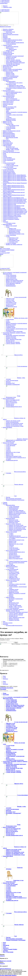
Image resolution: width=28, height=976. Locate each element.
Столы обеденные (10, 126)
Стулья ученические (8, 169)
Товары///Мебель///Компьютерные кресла (13, 185)
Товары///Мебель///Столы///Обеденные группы (15, 199)
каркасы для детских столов (13, 420)
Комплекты (6, 80)
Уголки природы (10, 326)
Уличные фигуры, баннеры (13, 64)
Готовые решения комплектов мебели (12, 39)
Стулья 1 (8, 446)
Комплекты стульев (11, 84)
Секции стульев (10, 164)
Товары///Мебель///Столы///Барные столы (13, 197)
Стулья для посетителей (9, 163)
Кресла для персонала (11, 98)
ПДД (7, 138)
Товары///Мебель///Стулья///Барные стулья (13, 205)
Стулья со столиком (11, 243)
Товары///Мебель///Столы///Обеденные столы (14, 200)
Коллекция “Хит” (10, 383)
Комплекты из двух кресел (15, 82)
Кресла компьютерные (8, 96)
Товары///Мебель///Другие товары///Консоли (14, 177)
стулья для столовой (8, 167)
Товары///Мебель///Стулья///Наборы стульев (14, 208)
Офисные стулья (13, 239)
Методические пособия (9, 136)
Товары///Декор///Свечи (9, 172)
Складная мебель (7, 157)
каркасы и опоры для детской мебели (12, 69)
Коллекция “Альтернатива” (13, 384)
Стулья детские (10, 319)
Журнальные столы (8, 66)
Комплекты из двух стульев (16, 85)
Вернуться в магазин (5, 961)
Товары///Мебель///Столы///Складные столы (14, 203)
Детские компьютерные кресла (14, 92)
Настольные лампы (8, 142)
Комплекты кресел (10, 81)
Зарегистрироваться (5, 968)
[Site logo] (9, 23)
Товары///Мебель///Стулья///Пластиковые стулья (15, 211)
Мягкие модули (7, 141)
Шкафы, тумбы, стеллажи (12, 149)
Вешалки (5, 37)
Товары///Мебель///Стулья (9, 204)
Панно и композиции (8, 150)
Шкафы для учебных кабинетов (14, 244)
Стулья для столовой (11, 168)
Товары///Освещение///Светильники (12, 216)
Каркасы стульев (10, 74)
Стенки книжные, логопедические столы (16, 328)
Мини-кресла (6, 140)
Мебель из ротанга (7, 132)
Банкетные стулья (7, 33)
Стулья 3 (8, 449)
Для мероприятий (7, 54)
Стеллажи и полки (10, 223)
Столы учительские (11, 235)
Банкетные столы (10, 31)
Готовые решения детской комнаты (15, 42)
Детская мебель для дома (9, 41)
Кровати (8, 109)
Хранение (5, 221)
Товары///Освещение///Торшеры (11, 219)
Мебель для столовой (11, 225)
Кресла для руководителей (12, 100)
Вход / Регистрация (8, 952)
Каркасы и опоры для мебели (10, 70)
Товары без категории (8, 171)
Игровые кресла (7, 68)
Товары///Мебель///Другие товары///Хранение (14, 179)
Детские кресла (10, 97)
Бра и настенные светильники (10, 34)
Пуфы (4, 153)
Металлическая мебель (9, 133)
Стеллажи (8, 473)
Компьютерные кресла (8, 90)
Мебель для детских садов (9, 106)
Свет (7, 560)
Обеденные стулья (13, 237)
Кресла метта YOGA (8, 101)
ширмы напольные (11, 118)
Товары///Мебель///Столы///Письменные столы (15, 201)
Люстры (5, 105)
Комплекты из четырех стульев (17, 86)
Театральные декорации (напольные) (15, 62)
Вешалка (5, 35)
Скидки (5, 156)
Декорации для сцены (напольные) (15, 56)
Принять (14, 975)
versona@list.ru (3, 3)
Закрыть (2, 955)
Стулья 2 (8, 448)
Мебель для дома (7, 121)
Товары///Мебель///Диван (9, 173)
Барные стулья (9, 124)
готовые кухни (7, 38)
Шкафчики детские (11, 120)
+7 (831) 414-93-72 (4, 2)
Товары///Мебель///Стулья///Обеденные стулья (14, 209)
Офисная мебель (7, 145)
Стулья (7, 236)
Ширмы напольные (11, 336)
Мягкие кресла (10, 48)
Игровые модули (10, 58)
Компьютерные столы (14, 232)
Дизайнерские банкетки (12, 46)
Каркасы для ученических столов (14, 423)
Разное (4, 154)
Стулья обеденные (10, 128)
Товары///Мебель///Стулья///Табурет (12, 215)
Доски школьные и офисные (10, 65)
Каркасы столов (10, 73)
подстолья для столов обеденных (11, 152)
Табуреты (8, 129)
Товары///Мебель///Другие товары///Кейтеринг (14, 176)
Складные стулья (13, 241)
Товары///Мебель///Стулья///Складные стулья (14, 213)
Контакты (5, 678)
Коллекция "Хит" (10, 146)
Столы (7, 116)
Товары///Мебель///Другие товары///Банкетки (14, 175)
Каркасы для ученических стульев (14, 426)
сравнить (5, 950)
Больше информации (5, 975)
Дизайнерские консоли (15, 229)
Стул (4, 161)
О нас (4, 677)
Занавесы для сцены (11, 57)
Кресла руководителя (11, 93)
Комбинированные (8, 78)
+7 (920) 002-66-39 (4, 0)
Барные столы (12, 228)
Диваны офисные (7, 52)
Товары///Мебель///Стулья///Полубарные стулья (15, 212)
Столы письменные (11, 44)
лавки (7, 110)
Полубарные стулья (14, 125)
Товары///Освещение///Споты (10, 217)
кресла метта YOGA (8, 102)
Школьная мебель (7, 224)
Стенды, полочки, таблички (13, 60)
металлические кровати (9, 134)
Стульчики (8, 117)
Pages (4, 676)
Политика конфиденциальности (14, 625)
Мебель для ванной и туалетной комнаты (16, 112)
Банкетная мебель (7, 30)
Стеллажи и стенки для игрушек (14, 114)
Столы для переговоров (12, 148)
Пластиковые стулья (14, 240)
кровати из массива (8, 104)
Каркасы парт (9, 72)
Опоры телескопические (12, 76)
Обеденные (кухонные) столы (16, 233)
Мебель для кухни (7, 122)
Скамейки (8, 113)
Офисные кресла (10, 94)
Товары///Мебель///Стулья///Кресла (11, 207)
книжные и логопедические (10, 77)
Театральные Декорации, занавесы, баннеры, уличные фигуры (15, 610)
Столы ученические (8, 160)
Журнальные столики (14, 231)
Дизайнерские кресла (8, 53)
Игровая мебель (10, 108)
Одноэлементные (7, 144)
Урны (4, 220)
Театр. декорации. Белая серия (13, 61)
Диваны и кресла (7, 45)
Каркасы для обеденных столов (14, 424)
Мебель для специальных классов (11, 130)
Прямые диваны (10, 50)
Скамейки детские (10, 327)
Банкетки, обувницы (8, 29)
